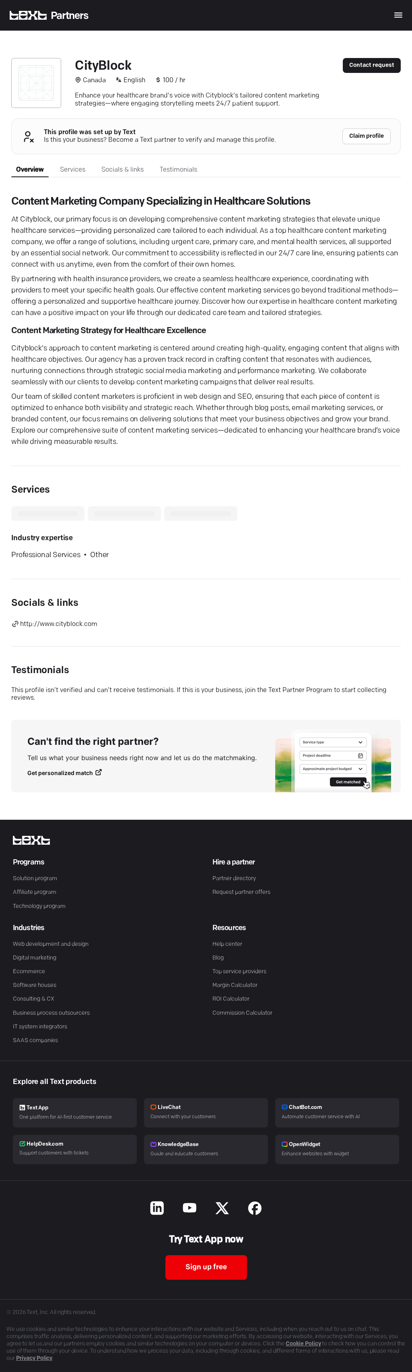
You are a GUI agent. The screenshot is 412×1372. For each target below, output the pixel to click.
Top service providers (239, 972)
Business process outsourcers (51, 1013)
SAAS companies (35, 1041)
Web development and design (51, 944)
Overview (30, 170)
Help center (227, 944)
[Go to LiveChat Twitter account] (222, 1209)
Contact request (371, 65)
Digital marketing (34, 958)
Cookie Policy (303, 1344)
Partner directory (234, 879)
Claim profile (366, 136)
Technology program (39, 907)
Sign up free (206, 1267)
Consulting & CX (33, 999)
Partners (70, 16)
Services (72, 170)
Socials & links (122, 170)
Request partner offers (241, 892)
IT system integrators (40, 1027)
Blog (218, 958)
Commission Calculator (242, 1013)
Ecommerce (29, 972)
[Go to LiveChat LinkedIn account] (157, 1209)
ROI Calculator (230, 999)
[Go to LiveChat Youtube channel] (189, 1209)
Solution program (35, 879)
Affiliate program (34, 892)
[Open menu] (398, 15)
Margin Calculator (235, 985)
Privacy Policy (34, 1358)
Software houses (34, 985)
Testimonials (178, 170)
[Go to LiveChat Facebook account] (255, 1209)
